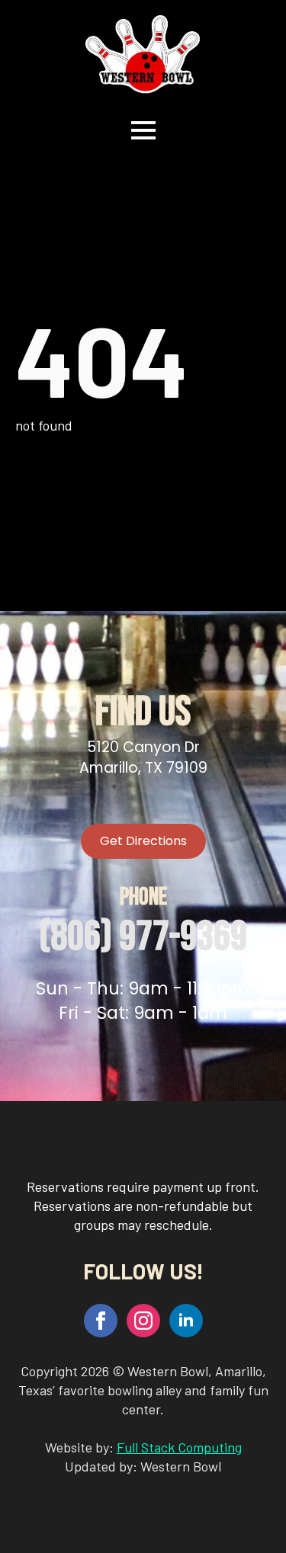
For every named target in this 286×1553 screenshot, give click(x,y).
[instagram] (143, 1320)
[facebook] (100, 1320)
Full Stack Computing (179, 1447)
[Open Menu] (143, 130)
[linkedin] (186, 1320)
